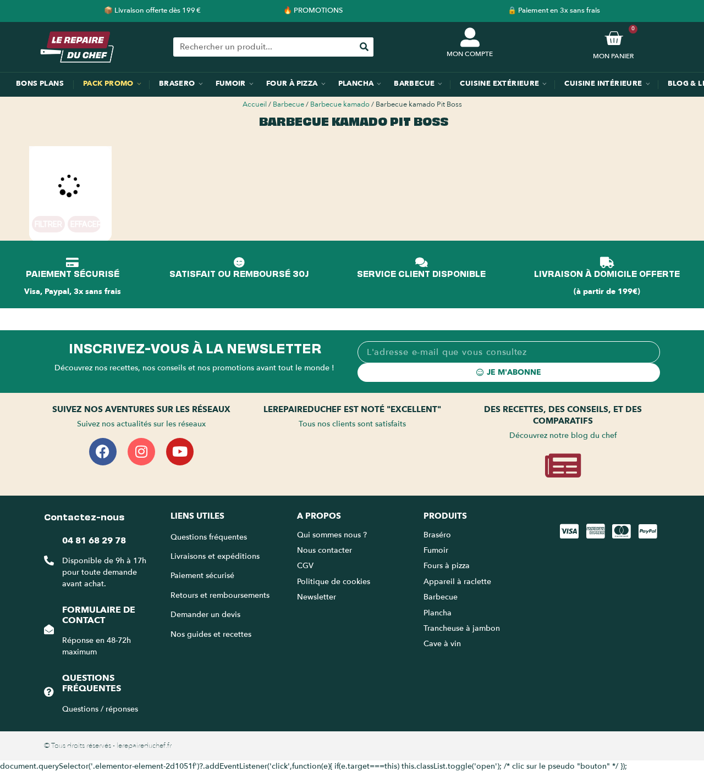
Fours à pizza (447, 565)
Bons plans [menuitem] (40, 83)
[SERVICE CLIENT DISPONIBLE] (421, 262)
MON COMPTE (470, 53)
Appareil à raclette (458, 581)
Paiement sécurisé (202, 575)
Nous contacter (324, 550)
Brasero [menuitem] (177, 83)
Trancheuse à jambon (462, 628)
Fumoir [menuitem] (231, 83)
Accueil (255, 104)
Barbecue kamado (340, 104)
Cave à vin (442, 643)
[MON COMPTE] (470, 37)
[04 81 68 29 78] (49, 560)
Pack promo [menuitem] (108, 83)
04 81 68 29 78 (94, 541)
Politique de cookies (333, 581)
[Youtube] (180, 451)
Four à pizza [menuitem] (292, 83)
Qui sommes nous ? (333, 535)
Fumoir (436, 550)
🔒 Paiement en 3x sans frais (554, 10)
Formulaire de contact (98, 615)
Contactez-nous (84, 516)
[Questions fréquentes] (49, 692)
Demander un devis (205, 614)
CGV (305, 565)
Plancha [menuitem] (356, 83)
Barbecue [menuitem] (414, 83)
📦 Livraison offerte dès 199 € (152, 10)
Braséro (437, 535)
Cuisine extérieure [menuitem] (499, 83)
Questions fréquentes (91, 683)
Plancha (438, 613)
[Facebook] (103, 451)
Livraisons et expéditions (215, 556)
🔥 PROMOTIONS (313, 10)
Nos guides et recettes (210, 634)
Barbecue (288, 104)
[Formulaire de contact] (49, 629)
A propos (319, 515)
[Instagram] (141, 451)
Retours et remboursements (220, 595)
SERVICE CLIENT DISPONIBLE (421, 273)
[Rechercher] (363, 47)
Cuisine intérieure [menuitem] (603, 83)
